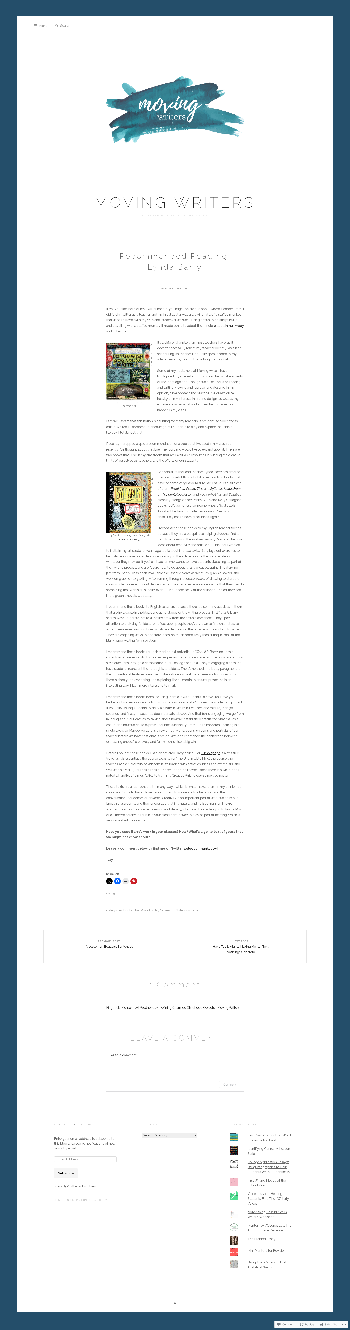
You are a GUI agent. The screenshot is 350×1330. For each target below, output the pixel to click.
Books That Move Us (138, 910)
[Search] (57, 26)
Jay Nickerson (164, 910)
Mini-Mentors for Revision (267, 1251)
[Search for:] (80, 25)
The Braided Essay (261, 1239)
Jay (187, 288)
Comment (229, 1084)
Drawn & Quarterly (129, 539)
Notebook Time (187, 910)
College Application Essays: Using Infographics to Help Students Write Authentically (269, 1167)
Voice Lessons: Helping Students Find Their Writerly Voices (268, 1198)
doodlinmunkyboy (229, 326)
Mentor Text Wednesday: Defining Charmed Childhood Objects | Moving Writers (180, 1008)
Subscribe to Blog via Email (74, 1124)
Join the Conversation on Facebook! (80, 1200)
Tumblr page (210, 753)
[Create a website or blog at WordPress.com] (175, 1303)
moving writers (175, 202)
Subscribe (66, 1173)
